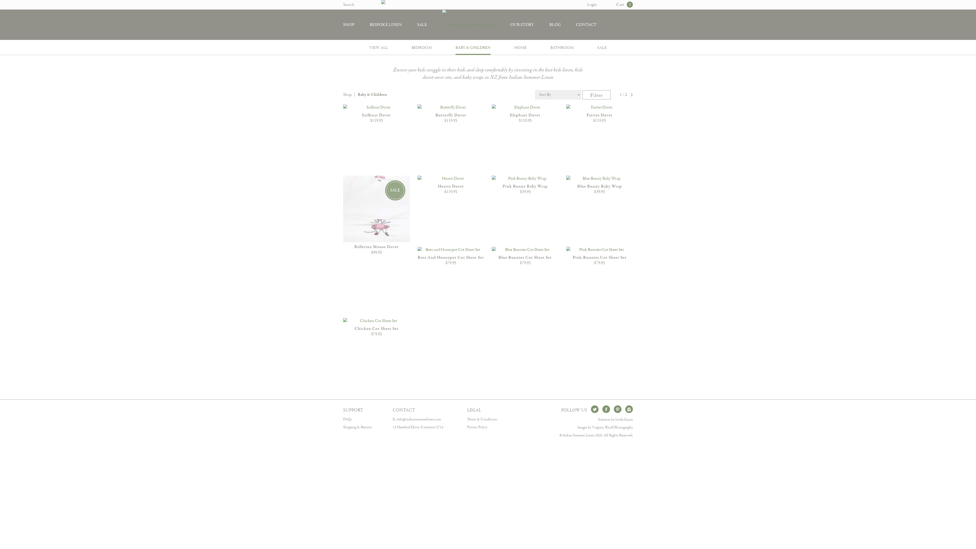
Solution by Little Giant (615, 419)
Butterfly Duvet (450, 115)
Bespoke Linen (386, 25)
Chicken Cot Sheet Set (377, 329)
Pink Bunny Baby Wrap (525, 186)
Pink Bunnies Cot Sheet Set (600, 258)
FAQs (347, 419)
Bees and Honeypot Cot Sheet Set (451, 258)
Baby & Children (473, 48)
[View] (376, 107)
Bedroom (421, 48)
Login (592, 5)
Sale (422, 25)
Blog (555, 25)
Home (520, 48)
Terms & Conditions (482, 419)
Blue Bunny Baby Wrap (599, 186)
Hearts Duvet (451, 186)
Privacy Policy (477, 427)
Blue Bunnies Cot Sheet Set (525, 258)
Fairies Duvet (600, 115)
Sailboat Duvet (376, 115)
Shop (348, 25)
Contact (586, 25)
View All (378, 48)
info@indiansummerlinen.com (418, 419)
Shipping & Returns (357, 427)
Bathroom (562, 48)
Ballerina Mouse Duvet (376, 247)
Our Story (522, 25)
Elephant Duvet (525, 115)
